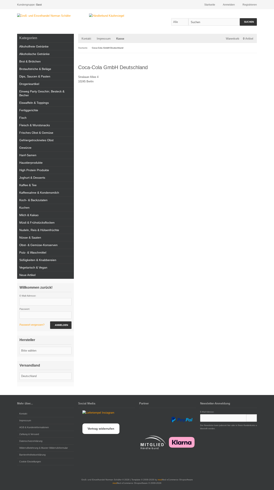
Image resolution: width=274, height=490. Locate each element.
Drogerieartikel (29, 84)
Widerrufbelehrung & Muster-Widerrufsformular (43, 448)
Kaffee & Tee (28, 185)
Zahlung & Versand (29, 434)
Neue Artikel (27, 275)
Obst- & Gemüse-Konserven (38, 245)
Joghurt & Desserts (32, 177)
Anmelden (61, 325)
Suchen (248, 22)
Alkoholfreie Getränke (34, 46)
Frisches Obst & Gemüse (36, 132)
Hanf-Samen (27, 155)
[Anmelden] (251, 418)
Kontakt (86, 38)
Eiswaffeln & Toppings (34, 102)
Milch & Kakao (29, 215)
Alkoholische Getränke (34, 54)
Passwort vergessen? (32, 324)
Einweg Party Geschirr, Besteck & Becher (41, 93)
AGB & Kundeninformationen (34, 427)
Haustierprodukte (31, 162)
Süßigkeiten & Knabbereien (37, 260)
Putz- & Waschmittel (32, 252)
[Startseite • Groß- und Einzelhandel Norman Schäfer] (44, 15)
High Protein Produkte (34, 170)
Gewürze (25, 147)
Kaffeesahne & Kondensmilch (39, 192)
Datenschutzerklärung (30, 441)
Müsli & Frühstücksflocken (37, 222)
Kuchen (24, 207)
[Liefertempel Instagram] (96, 412)
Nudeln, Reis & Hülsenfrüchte (39, 230)
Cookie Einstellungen (30, 461)
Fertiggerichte (28, 110)
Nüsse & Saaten (30, 237)
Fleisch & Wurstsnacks (34, 125)
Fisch (23, 117)
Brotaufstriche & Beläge (35, 69)
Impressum (104, 38)
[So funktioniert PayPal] (181, 419)
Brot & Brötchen (30, 61)
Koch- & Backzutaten (33, 200)
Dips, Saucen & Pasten (34, 76)
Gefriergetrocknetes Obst (36, 140)
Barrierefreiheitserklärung (32, 454)
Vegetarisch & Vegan (33, 267)
